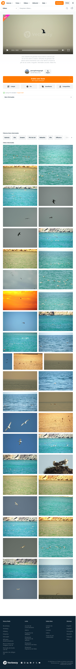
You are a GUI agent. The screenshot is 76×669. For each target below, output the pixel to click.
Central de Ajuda (48, 625)
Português (68, 630)
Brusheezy (6, 625)
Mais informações (9, 96)
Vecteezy (5, 628)
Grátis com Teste (38, 79)
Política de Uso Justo (64, 663)
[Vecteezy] (3, 3)
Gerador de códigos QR (9, 652)
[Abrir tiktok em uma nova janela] (33, 662)
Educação (6, 636)
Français (67, 636)
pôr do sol (32, 137)
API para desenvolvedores (8, 639)
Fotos (17, 3)
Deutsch (67, 633)
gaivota (6, 137)
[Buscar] (67, 8)
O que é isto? (20, 93)
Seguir (48, 72)
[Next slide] (69, 137)
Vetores (8, 3)
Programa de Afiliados (28, 632)
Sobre (47, 632)
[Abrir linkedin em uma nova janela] (27, 662)
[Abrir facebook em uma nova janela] (21, 662)
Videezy (5, 630)
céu (14, 137)
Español (67, 628)
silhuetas (59, 137)
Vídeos (26, 3)
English (67, 625)
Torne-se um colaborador (49, 635)
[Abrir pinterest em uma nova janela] (30, 662)
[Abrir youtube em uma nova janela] (39, 662)
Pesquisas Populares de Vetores (28, 637)
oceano (22, 137)
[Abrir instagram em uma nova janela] (24, 662)
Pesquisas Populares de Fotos (30, 643)
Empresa (5, 633)
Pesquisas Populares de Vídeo (28, 648)
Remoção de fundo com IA (9, 648)
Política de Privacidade (65, 662)
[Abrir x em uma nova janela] (36, 662)
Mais (43, 3)
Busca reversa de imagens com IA (8, 643)
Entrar (67, 3)
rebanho (42, 137)
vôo (50, 137)
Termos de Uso (53, 662)
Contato (47, 629)
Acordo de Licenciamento (28, 625)
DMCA (26, 629)
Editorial (35, 3)
